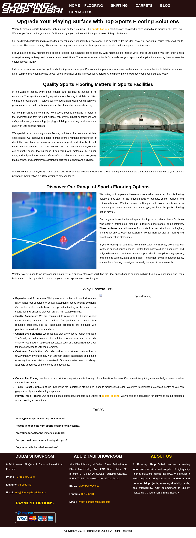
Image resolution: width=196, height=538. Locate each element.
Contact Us (80, 12)
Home (74, 6)
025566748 (87, 494)
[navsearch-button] (72, 514)
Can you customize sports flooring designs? (41, 440)
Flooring (93, 6)
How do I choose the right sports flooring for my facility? (48, 425)
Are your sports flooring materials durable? (40, 433)
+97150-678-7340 (89, 486)
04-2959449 (24, 484)
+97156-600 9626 (25, 476)
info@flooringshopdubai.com (30, 492)
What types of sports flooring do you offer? (40, 418)
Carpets (144, 6)
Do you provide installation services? (37, 447)
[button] (98, 418)
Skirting (119, 6)
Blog (165, 6)
